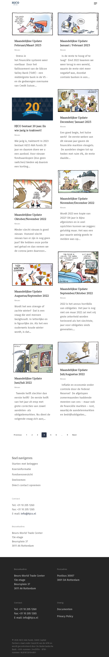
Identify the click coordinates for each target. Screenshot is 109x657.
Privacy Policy (65, 616)
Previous (18, 435)
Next (74, 435)
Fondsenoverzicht (22, 474)
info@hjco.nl (28, 513)
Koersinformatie (21, 469)
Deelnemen (19, 479)
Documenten (64, 609)
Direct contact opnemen (26, 485)
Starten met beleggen (25, 463)
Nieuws (17, 50)
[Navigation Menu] (95, 3)
